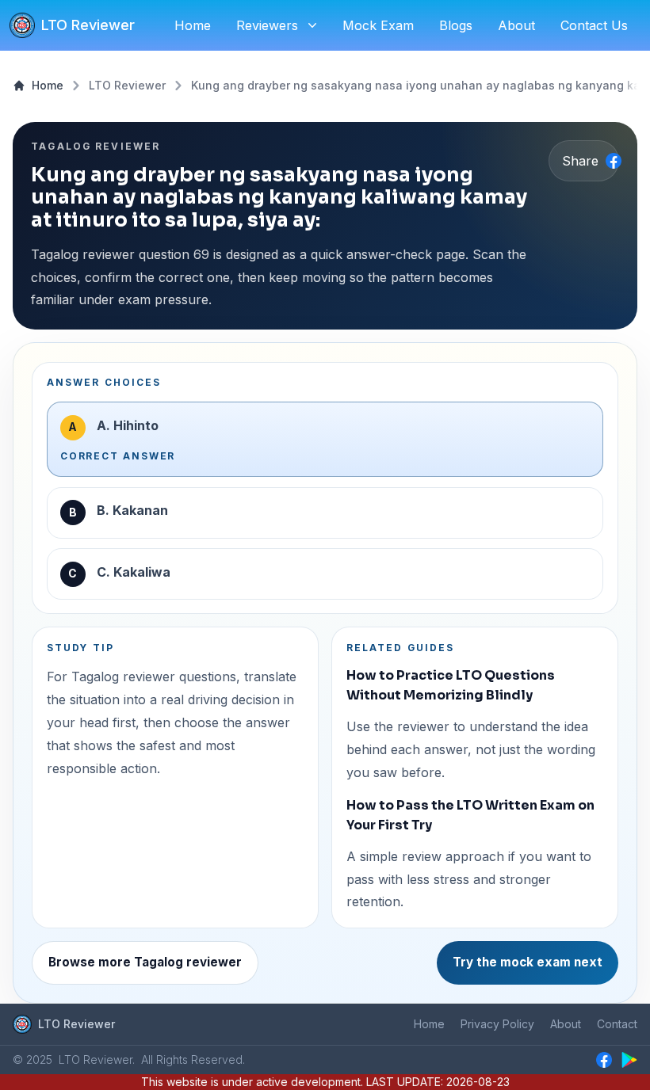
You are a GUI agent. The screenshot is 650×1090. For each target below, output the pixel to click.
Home (47, 85)
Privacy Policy (497, 1024)
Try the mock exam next (527, 962)
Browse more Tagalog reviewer (145, 962)
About (565, 1024)
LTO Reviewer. (97, 1059)
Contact (617, 1024)
